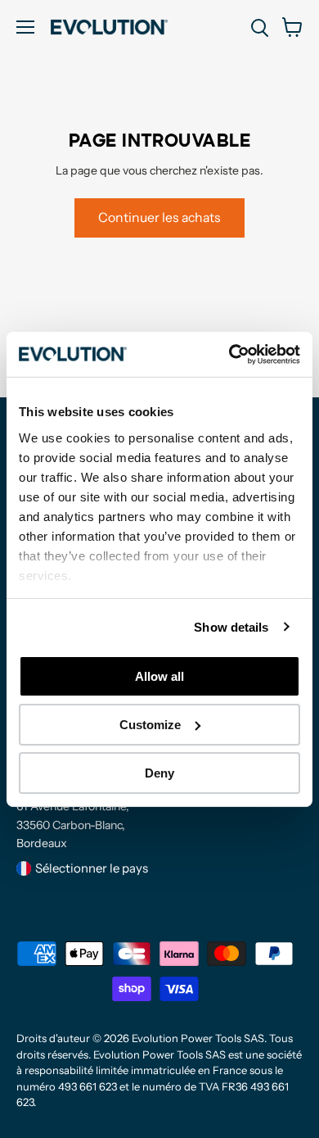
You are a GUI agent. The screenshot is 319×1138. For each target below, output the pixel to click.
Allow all (159, 676)
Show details (231, 626)
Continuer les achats (159, 217)
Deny (159, 772)
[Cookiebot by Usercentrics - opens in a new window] (229, 354)
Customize (150, 725)
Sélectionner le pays (91, 868)
